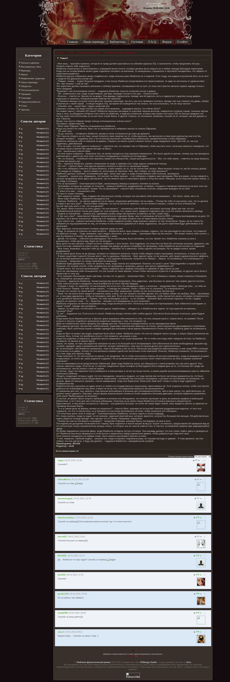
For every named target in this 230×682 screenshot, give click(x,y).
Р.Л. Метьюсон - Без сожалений (119, 53)
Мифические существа (32, 78)
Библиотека (118, 41)
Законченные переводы (88, 53)
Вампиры (25, 70)
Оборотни (25, 86)
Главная (72, 41)
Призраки (25, 94)
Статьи (70, 53)
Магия (24, 74)
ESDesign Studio (148, 662)
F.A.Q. (152, 41)
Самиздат (25, 98)
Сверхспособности (30, 102)
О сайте (182, 41)
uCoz (188, 662)
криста (21, 259)
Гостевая (137, 41)
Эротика (25, 109)
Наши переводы (93, 41)
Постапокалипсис (29, 90)
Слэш (23, 106)
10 (204, 460)
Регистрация (130, 656)
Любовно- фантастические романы (83, 18)
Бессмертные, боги (30, 66)
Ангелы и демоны (29, 63)
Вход (139, 656)
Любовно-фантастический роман (93, 662)
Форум (166, 41)
